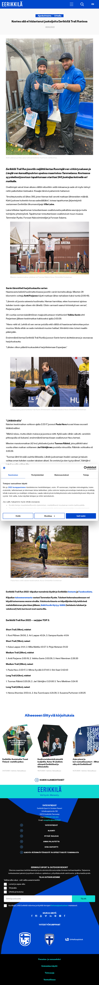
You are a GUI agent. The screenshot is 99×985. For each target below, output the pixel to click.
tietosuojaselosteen (59, 905)
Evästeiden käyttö (49, 966)
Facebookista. (85, 591)
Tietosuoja (49, 973)
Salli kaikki (81, 516)
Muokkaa (48, 516)
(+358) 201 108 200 (51, 817)
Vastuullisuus (50, 979)
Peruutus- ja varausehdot (49, 959)
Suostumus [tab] (13, 475)
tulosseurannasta (23, 597)
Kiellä (18, 516)
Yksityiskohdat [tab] (37, 475)
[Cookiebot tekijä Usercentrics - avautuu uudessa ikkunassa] (85, 468)
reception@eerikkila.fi (51, 820)
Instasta (72, 591)
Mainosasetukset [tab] (61, 475)
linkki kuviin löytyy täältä (53, 605)
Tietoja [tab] (86, 475)
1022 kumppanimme (17, 487)
